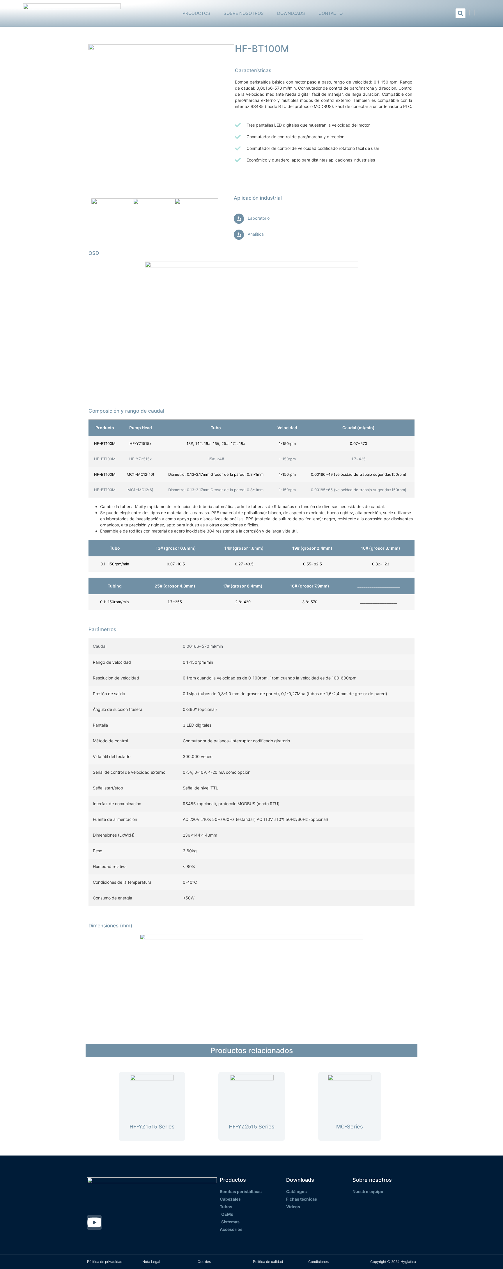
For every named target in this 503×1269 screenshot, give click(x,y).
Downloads (291, 13)
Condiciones (318, 1261)
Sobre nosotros (244, 13)
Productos (196, 13)
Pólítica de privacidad (104, 1261)
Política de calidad (268, 1261)
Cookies (204, 1261)
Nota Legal (151, 1261)
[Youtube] (94, 1222)
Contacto (330, 13)
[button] (460, 13)
